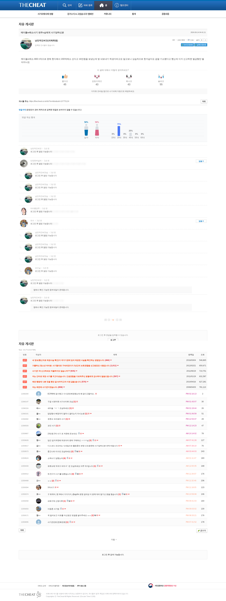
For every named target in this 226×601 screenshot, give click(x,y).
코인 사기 (53, 426)
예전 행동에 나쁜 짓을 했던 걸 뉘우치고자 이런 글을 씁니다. (59, 382)
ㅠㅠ (51, 481)
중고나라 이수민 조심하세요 (60, 451)
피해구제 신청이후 (57, 501)
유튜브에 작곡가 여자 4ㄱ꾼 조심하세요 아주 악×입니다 (72, 466)
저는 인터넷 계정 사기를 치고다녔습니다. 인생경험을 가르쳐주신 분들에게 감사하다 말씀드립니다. (75, 376)
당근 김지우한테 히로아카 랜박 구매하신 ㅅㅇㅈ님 (69, 440)
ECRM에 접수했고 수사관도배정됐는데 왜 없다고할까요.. (71, 394)
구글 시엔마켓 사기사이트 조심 (62, 402)
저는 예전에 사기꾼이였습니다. (47, 387)
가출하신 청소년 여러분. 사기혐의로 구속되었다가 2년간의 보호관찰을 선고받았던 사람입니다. (74, 366)
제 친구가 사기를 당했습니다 (61, 474)
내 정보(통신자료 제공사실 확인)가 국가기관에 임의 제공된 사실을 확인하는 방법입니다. (71, 360)
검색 (67, 5)
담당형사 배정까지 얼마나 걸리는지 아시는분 (67, 414)
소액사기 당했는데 (57, 458)
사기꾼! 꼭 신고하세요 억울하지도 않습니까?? (53, 371)
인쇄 (192, 40)
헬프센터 (122, 5)
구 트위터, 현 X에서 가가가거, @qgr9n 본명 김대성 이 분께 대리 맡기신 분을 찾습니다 (84, 494)
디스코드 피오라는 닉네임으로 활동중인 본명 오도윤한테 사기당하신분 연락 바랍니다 (83, 446)
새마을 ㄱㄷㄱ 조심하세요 (60, 408)
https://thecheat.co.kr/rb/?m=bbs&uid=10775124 (49, 101)
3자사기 (51, 487)
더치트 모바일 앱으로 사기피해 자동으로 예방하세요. (113, 91)
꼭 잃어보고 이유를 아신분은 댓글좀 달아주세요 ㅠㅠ (71, 515)
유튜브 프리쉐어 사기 (58, 419)
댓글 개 (22, 110)
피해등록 (85, 5)
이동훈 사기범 (54, 509)
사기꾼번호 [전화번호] (58, 522)
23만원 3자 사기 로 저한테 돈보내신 (63, 434)
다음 (113, 539)
